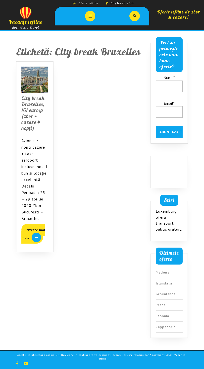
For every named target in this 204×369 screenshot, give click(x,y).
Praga (161, 305)
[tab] (90, 16)
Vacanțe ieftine (25, 22)
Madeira (163, 272)
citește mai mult (33, 235)
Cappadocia (166, 327)
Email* (169, 103)
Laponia (162, 316)
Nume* (169, 77)
